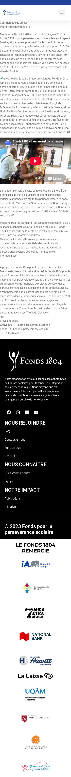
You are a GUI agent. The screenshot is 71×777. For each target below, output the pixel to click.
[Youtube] (36, 412)
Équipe (9, 481)
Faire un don (13, 447)
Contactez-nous (15, 439)
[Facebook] (9, 412)
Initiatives (11, 506)
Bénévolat (11, 456)
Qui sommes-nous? (17, 473)
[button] (62, 12)
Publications (13, 498)
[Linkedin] (27, 412)
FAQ (7, 431)
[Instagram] (18, 412)
